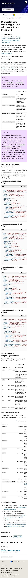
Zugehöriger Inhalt (6, 42)
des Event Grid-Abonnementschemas (15, 526)
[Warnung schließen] (26, 2)
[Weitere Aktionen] (26, 18)
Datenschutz (15, 570)
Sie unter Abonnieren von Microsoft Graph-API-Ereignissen (15, 517)
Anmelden (24, 15)
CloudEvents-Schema (6, 53)
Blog (2, 570)
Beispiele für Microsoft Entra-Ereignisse (11, 38)
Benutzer (3, 68)
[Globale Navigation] (1, 15)
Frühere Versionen (17, 568)
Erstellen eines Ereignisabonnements (16, 524)
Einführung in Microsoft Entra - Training (10, 550)
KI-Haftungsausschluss (6, 568)
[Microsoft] (14, 15)
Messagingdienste (9, 18)
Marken (3, 576)
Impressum (16, 574)
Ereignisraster (18, 18)
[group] (14, 205)
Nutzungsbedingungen (6, 574)
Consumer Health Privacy (7, 572)
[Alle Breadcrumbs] (2, 18)
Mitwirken (8, 570)
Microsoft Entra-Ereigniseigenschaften (11, 40)
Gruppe (13, 68)
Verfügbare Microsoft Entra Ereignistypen (11, 37)
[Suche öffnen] (20, 15)
